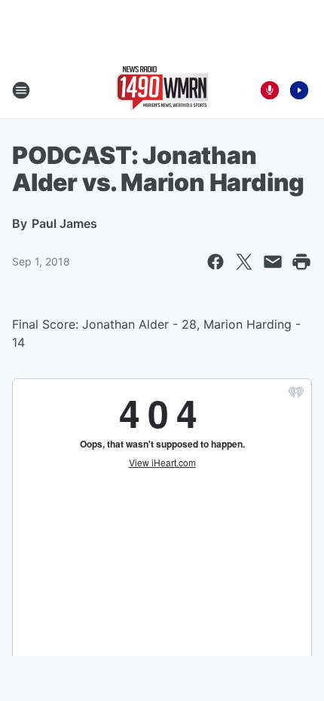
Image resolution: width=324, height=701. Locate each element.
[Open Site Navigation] (21, 90)
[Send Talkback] (270, 90)
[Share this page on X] (244, 261)
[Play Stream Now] (299, 90)
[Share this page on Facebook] (215, 261)
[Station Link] (162, 90)
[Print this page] (301, 261)
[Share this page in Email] (272, 261)
